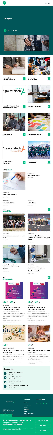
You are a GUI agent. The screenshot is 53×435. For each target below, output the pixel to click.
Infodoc (25, 407)
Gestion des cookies (6, 415)
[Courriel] (16, 30)
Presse (25, 411)
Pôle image (26, 409)
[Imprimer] (13, 30)
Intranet (26, 402)
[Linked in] (8, 30)
